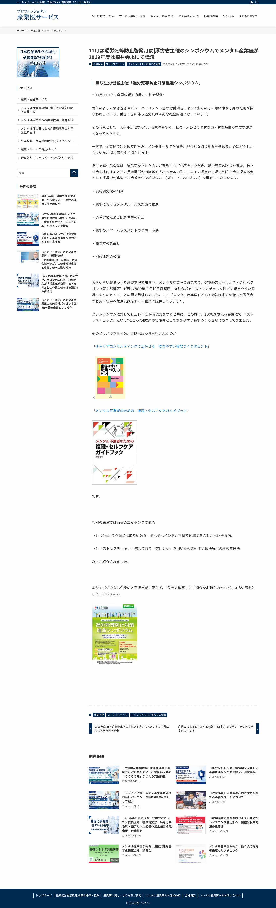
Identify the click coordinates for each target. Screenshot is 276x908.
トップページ (44, 895)
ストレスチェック (115, 64)
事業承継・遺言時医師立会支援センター (47, 141)
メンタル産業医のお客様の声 (163, 895)
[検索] (256, 2)
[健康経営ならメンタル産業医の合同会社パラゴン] (38, 16)
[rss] (251, 2)
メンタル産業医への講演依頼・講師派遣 (47, 120)
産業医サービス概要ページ (38, 149)
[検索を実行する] (74, 173)
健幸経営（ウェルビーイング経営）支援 (47, 158)
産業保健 (98, 64)
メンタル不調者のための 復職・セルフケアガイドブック (141, 410)
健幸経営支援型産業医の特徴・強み (77, 895)
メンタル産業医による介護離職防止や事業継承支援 (47, 130)
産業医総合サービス (34, 99)
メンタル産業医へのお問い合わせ (220, 895)
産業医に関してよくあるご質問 (122, 895)
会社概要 (190, 895)
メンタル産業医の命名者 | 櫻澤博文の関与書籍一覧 (47, 110)
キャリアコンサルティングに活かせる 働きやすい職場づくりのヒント (151, 346)
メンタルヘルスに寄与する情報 (144, 64)
